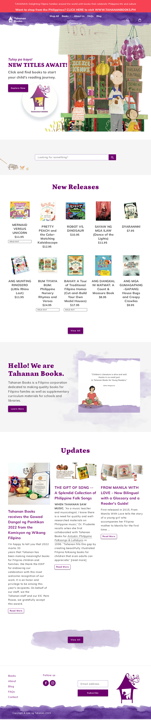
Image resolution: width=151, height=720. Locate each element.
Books (12, 675)
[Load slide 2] (73, 128)
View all (75, 330)
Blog (11, 686)
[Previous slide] (65, 127)
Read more (16, 610)
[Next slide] (79, 127)
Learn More (17, 408)
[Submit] (112, 157)
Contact (13, 697)
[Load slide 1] (71, 128)
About (12, 681)
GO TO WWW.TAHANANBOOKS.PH (31, 88)
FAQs (11, 691)
